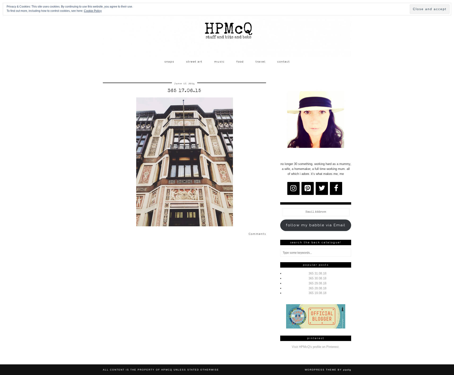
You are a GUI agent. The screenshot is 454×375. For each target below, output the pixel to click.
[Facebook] (336, 188)
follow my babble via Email (315, 225)
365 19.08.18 (317, 293)
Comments (257, 234)
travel (261, 61)
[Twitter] (322, 188)
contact (283, 61)
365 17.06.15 (184, 91)
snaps (169, 61)
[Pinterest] (307, 188)
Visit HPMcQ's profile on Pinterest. (316, 347)
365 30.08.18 (317, 278)
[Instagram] (293, 188)
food (240, 61)
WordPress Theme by (328, 369)
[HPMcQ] (227, 28)
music (219, 61)
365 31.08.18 (317, 273)
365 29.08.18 (317, 283)
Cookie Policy (93, 11)
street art (194, 61)
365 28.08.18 (317, 288)
